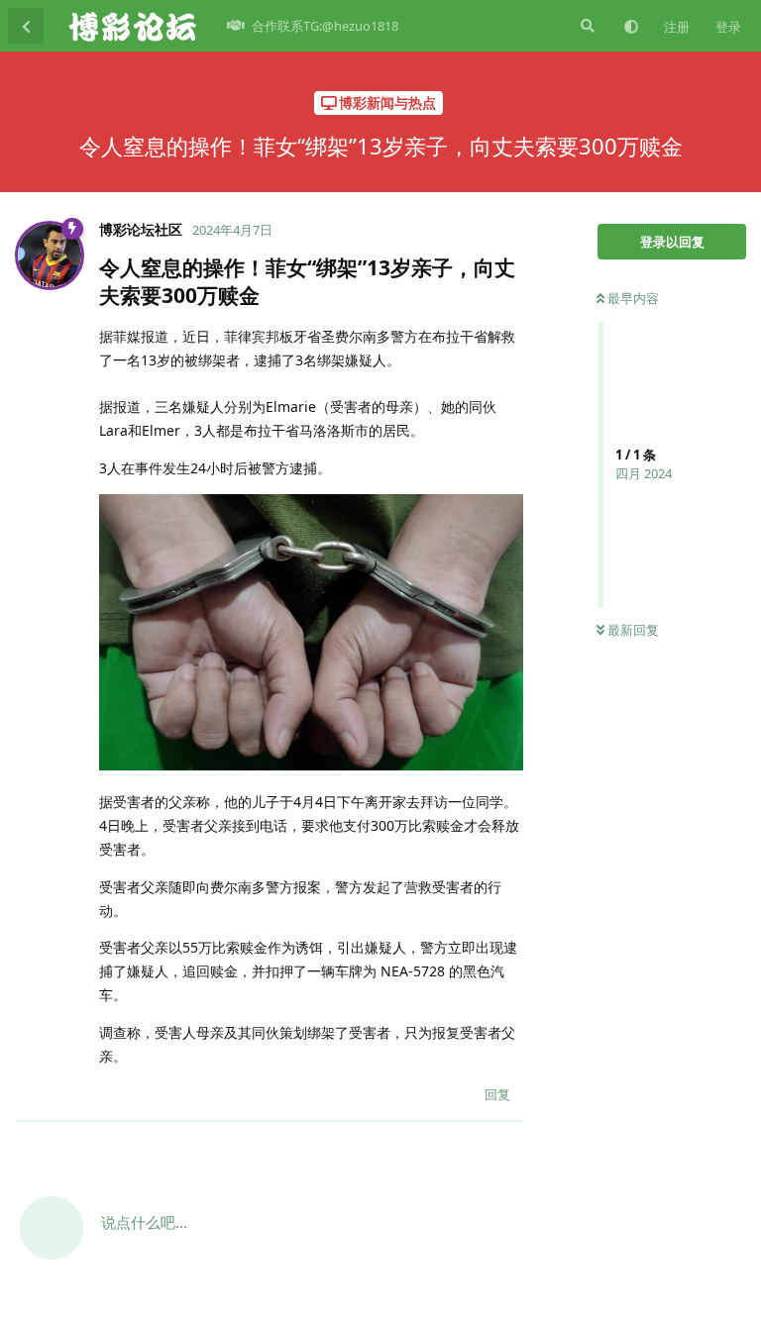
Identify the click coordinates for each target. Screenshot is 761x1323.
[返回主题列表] (26, 26)
